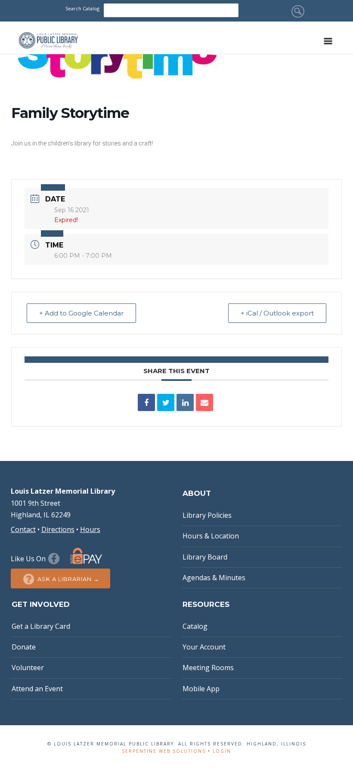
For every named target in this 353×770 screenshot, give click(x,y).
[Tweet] (165, 402)
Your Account (204, 647)
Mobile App (201, 688)
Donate (24, 647)
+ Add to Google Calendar (81, 313)
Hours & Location (211, 536)
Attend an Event (37, 688)
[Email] (204, 402)
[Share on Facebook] (146, 402)
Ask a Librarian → (68, 578)
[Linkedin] (185, 402)
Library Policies (207, 515)
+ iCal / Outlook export (277, 313)
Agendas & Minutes (214, 577)
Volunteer (28, 667)
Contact (23, 529)
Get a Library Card (41, 626)
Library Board (205, 557)
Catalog (195, 626)
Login (222, 751)
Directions (57, 529)
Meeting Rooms (208, 667)
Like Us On (29, 558)
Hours (90, 529)
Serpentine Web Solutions (164, 751)
